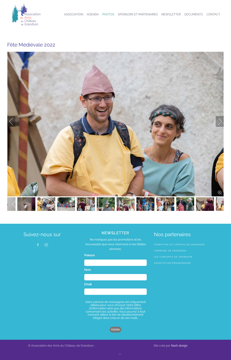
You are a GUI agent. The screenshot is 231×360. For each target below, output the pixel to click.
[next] (217, 121)
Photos (108, 14)
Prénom (89, 255)
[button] (119, 354)
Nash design (179, 345)
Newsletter (171, 14)
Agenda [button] (93, 14)
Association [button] (73, 14)
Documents (193, 14)
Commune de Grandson (170, 251)
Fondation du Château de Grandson (179, 244)
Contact (213, 14)
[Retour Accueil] (25, 14)
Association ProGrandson (172, 263)
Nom (87, 269)
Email (88, 284)
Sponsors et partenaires (138, 14)
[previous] (13, 121)
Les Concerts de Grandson (173, 257)
